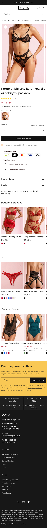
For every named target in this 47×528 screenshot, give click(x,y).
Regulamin (6, 486)
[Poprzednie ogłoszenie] (2, 2)
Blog (4, 464)
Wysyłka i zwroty (8, 483)
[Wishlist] (38, 7)
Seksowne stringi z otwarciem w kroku (11, 291)
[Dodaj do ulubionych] (20, 210)
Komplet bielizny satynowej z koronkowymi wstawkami (12, 237)
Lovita (4, 20)
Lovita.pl (8, 524)
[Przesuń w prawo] (28, 85)
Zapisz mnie (36, 380)
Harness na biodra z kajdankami (34, 291)
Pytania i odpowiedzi (10, 454)
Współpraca (6, 493)
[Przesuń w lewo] (18, 85)
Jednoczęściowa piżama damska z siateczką (12, 343)
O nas (4, 468)
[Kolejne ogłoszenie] (44, 2)
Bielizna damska (14, 20)
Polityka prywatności (10, 480)
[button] (2, 7)
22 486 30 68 (10, 440)
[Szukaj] (42, 14)
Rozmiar (4, 125)
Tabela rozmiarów (37, 125)
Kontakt (5, 490)
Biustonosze (26, 20)
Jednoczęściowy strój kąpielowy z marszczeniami (34, 343)
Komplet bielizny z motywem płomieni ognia (34, 237)
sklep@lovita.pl (13, 436)
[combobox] (23, 14)
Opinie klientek (8, 461)
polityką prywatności (35, 388)
